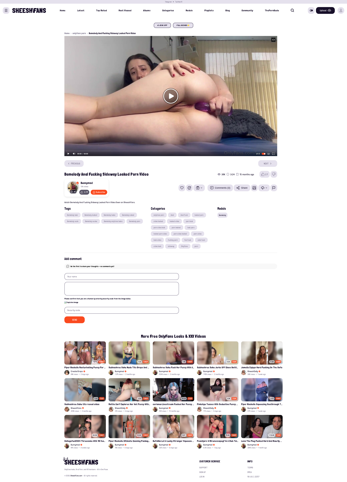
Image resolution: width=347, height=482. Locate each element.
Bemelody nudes (91, 221)
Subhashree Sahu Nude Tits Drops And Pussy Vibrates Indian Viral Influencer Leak (129, 367)
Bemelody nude (72, 221)
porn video (198, 234)
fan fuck (187, 240)
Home (62, 10)
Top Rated (101, 10)
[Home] (29, 10)
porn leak (189, 221)
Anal (172, 215)
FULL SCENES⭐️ (183, 25)
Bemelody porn (134, 221)
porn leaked (176, 227)
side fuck (201, 240)
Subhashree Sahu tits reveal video (81, 404)
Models (189, 10)
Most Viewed (125, 10)
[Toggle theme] (311, 10)
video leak (157, 246)
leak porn (190, 227)
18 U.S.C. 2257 (253, 476)
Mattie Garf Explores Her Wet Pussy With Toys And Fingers (129, 404)
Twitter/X (178, 2)
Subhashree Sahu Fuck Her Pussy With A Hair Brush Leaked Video (173, 367)
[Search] (292, 10)
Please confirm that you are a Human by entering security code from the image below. (97, 299)
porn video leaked (180, 234)
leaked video (174, 221)
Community (247, 10)
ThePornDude (272, 10)
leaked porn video (160, 234)
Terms (250, 467)
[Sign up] (341, 10)
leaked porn (199, 215)
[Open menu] (6, 10)
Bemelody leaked (91, 215)
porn (196, 246)
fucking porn (173, 240)
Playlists (209, 10)
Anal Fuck (184, 215)
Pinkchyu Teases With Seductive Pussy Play (217, 404)
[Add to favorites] (182, 187)
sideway (171, 246)
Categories (168, 10)
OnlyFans (184, 246)
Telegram (168, 2)
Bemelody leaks (109, 215)
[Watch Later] (189, 187)
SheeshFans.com (76, 476)
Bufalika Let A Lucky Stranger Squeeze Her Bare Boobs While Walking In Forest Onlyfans (173, 441)
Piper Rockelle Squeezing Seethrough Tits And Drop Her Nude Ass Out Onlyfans (262, 404)
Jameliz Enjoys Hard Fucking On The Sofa (261, 367)
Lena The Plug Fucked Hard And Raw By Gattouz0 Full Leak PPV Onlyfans (262, 441)
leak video (157, 240)
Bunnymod (87, 183)
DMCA (249, 472)
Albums (146, 10)
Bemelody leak (72, 215)
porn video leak (159, 227)
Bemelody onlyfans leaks (113, 221)
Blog (227, 10)
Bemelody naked (128, 215)
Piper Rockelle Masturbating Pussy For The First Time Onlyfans (85, 367)
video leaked (158, 221)
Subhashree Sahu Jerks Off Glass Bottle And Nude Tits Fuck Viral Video (217, 367)
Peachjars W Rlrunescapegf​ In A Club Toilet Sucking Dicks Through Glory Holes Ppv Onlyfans (217, 441)
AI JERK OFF (162, 25)
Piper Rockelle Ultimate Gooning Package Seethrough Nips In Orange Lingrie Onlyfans (129, 441)
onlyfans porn (79, 33)
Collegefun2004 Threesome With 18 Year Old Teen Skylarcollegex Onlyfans (85, 441)
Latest (80, 10)
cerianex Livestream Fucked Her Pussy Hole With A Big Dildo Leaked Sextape (173, 404)
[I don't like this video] (273, 174)
